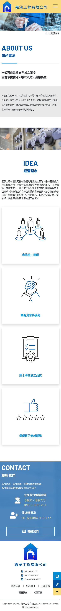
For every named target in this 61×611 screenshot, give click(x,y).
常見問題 (38, 592)
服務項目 (30, 586)
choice (35, 607)
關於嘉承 (55, 33)
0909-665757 (35, 505)
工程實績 (45, 586)
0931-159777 (35, 500)
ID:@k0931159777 (36, 518)
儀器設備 (23, 592)
